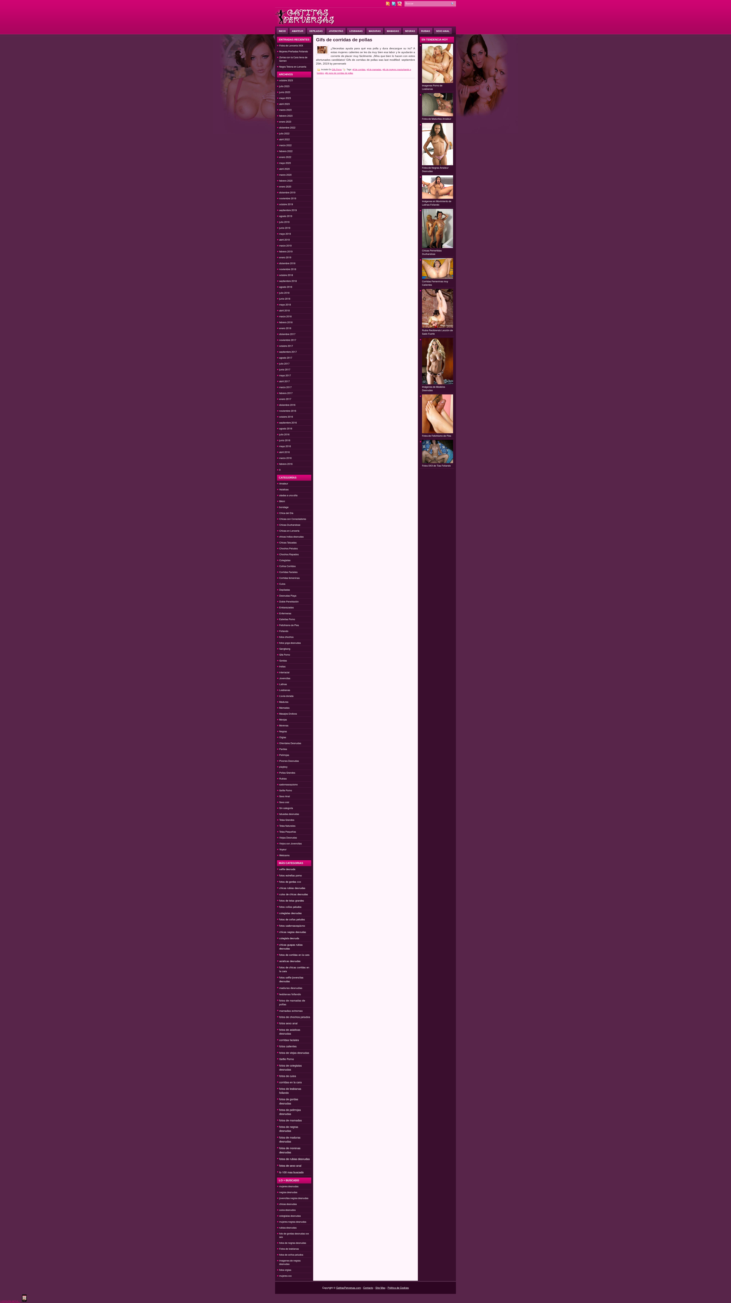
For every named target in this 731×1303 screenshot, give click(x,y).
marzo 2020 (285, 174)
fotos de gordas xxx (290, 881)
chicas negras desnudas (292, 932)
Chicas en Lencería (289, 530)
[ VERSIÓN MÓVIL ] (10, 1301)
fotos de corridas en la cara (294, 955)
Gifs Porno (284, 654)
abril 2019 (284, 239)
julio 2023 (284, 86)
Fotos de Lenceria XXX (291, 45)
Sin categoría (286, 808)
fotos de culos (287, 1076)
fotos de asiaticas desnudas (289, 1031)
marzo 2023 (285, 109)
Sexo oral (284, 802)
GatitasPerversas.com (348, 1287)
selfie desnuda (287, 869)
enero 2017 (285, 399)
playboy (283, 766)
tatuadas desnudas (289, 813)
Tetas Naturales (287, 825)
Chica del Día (286, 513)
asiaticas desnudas (290, 961)
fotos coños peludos (290, 907)
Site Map (380, 1287)
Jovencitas (336, 31)
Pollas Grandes (287, 772)
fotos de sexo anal (290, 1165)
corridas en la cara (290, 1082)
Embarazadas (286, 607)
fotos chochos (286, 636)
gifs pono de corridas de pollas (339, 73)
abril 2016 (284, 452)
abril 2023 (284, 103)
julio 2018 (284, 292)
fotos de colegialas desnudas (290, 1067)
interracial (284, 672)
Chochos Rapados (289, 554)
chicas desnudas (288, 1204)
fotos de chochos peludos (294, 1017)
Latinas (283, 684)
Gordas (283, 660)
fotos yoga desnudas (290, 642)
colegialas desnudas (290, 913)
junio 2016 (284, 440)
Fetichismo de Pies (289, 625)
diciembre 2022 (287, 127)
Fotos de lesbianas (289, 1248)
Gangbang (284, 648)
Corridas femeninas (289, 577)
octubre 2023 (286, 80)
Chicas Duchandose (289, 524)
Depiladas (316, 31)
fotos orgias (285, 1269)
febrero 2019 (286, 251)
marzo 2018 (285, 316)
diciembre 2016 (287, 404)
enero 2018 (285, 328)
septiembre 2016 (288, 422)
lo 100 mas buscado (291, 1172)
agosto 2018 (285, 286)
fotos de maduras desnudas (289, 1139)
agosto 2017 (285, 357)
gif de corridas (359, 69)
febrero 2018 (286, 322)
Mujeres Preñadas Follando (293, 51)
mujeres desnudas (288, 1186)
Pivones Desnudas (289, 760)
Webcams (284, 855)
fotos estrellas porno (290, 875)
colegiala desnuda (289, 938)
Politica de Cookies (398, 1287)
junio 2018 (284, 298)
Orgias (282, 737)
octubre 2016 (286, 416)
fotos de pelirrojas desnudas (290, 1112)
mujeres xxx (285, 1275)
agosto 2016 (285, 428)
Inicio (282, 31)
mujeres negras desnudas (292, 1221)
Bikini (282, 501)
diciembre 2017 (287, 334)
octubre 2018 (286, 275)
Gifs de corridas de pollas (344, 39)
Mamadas (393, 31)
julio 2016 (284, 434)
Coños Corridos (287, 566)
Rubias (425, 31)
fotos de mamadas (290, 1120)
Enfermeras (285, 613)
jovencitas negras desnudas (293, 1198)
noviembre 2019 (287, 198)
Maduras (375, 31)
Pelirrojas (284, 754)
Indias (282, 666)
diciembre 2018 (287, 263)
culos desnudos (287, 1209)
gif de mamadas (374, 69)
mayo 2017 (285, 375)
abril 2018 (284, 310)
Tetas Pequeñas (287, 831)
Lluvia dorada (286, 695)
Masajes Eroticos (288, 713)
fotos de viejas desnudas (294, 1053)
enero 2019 (285, 257)
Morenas (283, 725)
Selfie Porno (285, 790)
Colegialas (284, 560)
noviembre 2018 (287, 269)
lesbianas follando (290, 994)
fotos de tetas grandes (291, 900)
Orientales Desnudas (290, 743)
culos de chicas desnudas (293, 894)
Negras (410, 31)
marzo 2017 (285, 387)
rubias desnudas (288, 1227)
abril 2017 (284, 381)
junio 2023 (284, 92)
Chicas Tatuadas (288, 542)
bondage (284, 507)
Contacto (368, 1287)
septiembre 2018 (288, 280)
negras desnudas (288, 1192)
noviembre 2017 (287, 340)
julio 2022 (284, 133)
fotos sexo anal (288, 1023)
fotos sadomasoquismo (292, 925)
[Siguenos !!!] (394, 5)
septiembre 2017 (288, 351)
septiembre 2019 (288, 210)
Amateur (297, 31)
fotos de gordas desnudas (288, 1101)
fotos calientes (288, 1046)
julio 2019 (284, 221)
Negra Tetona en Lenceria (292, 66)
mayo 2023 (285, 98)
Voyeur (282, 849)
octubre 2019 (286, 204)
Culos (282, 583)
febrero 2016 (286, 463)
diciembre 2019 (287, 192)
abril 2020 (284, 168)
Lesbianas (356, 31)
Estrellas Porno (287, 619)
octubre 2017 (286, 345)
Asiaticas (284, 489)
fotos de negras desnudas (288, 1129)
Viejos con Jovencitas (290, 843)
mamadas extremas (291, 1011)
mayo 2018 (285, 304)
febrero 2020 (286, 180)
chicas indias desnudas (291, 536)
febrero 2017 (286, 393)
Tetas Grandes (286, 819)
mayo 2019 (285, 233)
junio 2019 (284, 227)
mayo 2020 (285, 162)
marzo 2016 (285, 458)
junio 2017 (284, 369)
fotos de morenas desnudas (289, 1150)
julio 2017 (284, 363)
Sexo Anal (442, 31)
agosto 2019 (285, 216)
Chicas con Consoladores (292, 518)
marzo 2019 (285, 245)
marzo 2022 (285, 145)
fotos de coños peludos (292, 919)
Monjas (283, 719)
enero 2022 (285, 157)
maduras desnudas (290, 988)
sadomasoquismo (288, 784)
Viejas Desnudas (288, 837)
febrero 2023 (286, 115)
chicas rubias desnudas (292, 888)
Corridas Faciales (288, 572)
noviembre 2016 (287, 410)
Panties (283, 749)
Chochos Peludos (288, 548)
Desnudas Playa (287, 595)
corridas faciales (289, 1040)
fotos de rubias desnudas (294, 1159)
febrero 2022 (286, 151)
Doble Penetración (289, 601)
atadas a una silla (288, 495)
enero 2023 (285, 121)
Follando (283, 631)
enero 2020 (285, 186)
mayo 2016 (285, 446)
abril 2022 (284, 139)
